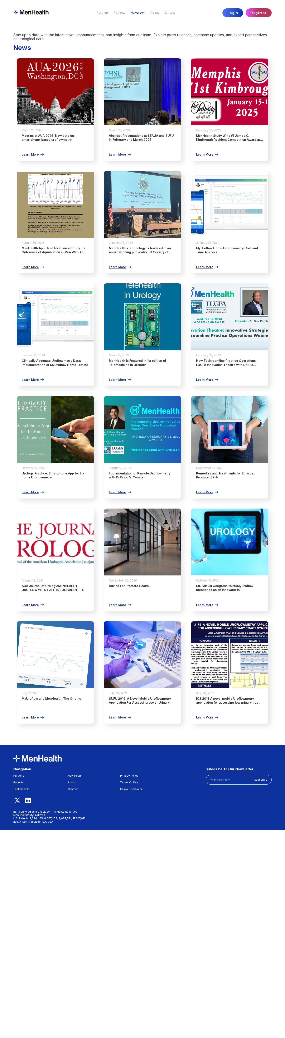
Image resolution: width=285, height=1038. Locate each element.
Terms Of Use (129, 782)
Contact (169, 12)
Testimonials (21, 789)
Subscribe (260, 779)
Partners (103, 12)
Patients (120, 12)
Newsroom (138, 12)
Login (232, 13)
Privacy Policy (129, 775)
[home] (31, 12)
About (154, 12)
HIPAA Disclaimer (131, 789)
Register (259, 13)
